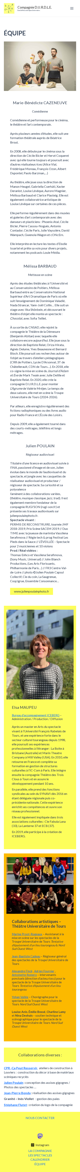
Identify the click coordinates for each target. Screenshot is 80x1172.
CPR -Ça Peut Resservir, (21, 1068)
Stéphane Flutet (15, 1105)
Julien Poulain (13, 1082)
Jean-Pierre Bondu (17, 1093)
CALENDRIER (40, 1159)
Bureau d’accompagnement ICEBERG (35, 715)
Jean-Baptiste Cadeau (26, 956)
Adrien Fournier (44, 971)
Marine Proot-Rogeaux (27, 934)
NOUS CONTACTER (40, 1118)
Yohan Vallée (20, 997)
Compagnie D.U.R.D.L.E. (34, 7)
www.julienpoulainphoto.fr (31, 591)
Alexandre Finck (22, 971)
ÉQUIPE (40, 1164)
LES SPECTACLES (40, 1155)
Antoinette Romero (24, 975)
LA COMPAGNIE (40, 1151)
